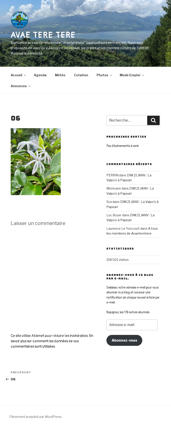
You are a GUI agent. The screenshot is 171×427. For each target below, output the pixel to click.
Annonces (19, 86)
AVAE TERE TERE (43, 35)
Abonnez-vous (124, 340)
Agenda (40, 75)
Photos (102, 75)
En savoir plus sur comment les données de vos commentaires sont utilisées (52, 341)
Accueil (16, 75)
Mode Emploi (130, 75)
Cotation (81, 75)
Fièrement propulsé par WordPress (35, 417)
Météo (60, 75)
